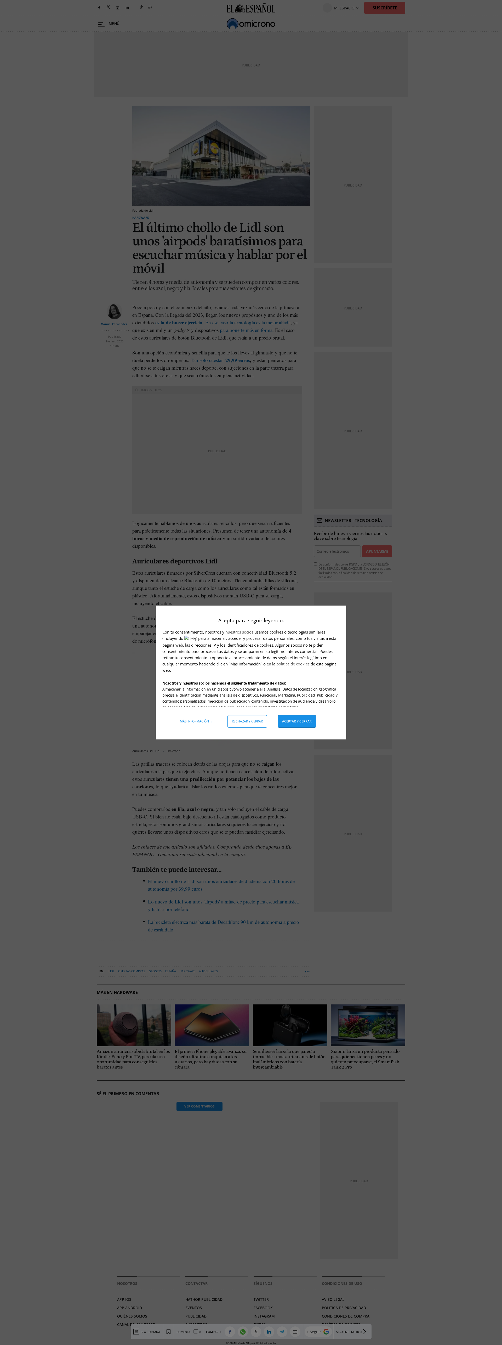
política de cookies (293, 663)
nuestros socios (239, 632)
